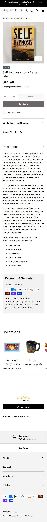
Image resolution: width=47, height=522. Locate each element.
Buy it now (23, 104)
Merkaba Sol (12, 512)
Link (26, 5)
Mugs (32, 360)
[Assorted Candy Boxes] (12, 347)
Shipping (6, 87)
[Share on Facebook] (16, 132)
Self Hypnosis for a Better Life (19, 18)
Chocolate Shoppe (15, 516)
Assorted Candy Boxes (12, 362)
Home (5, 18)
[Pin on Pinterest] (21, 132)
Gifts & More (29, 516)
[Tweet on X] (11, 132)
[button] (37, 10)
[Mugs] (33, 347)
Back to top (23, 448)
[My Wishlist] (32, 10)
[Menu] (43, 10)
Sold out (31, 96)
